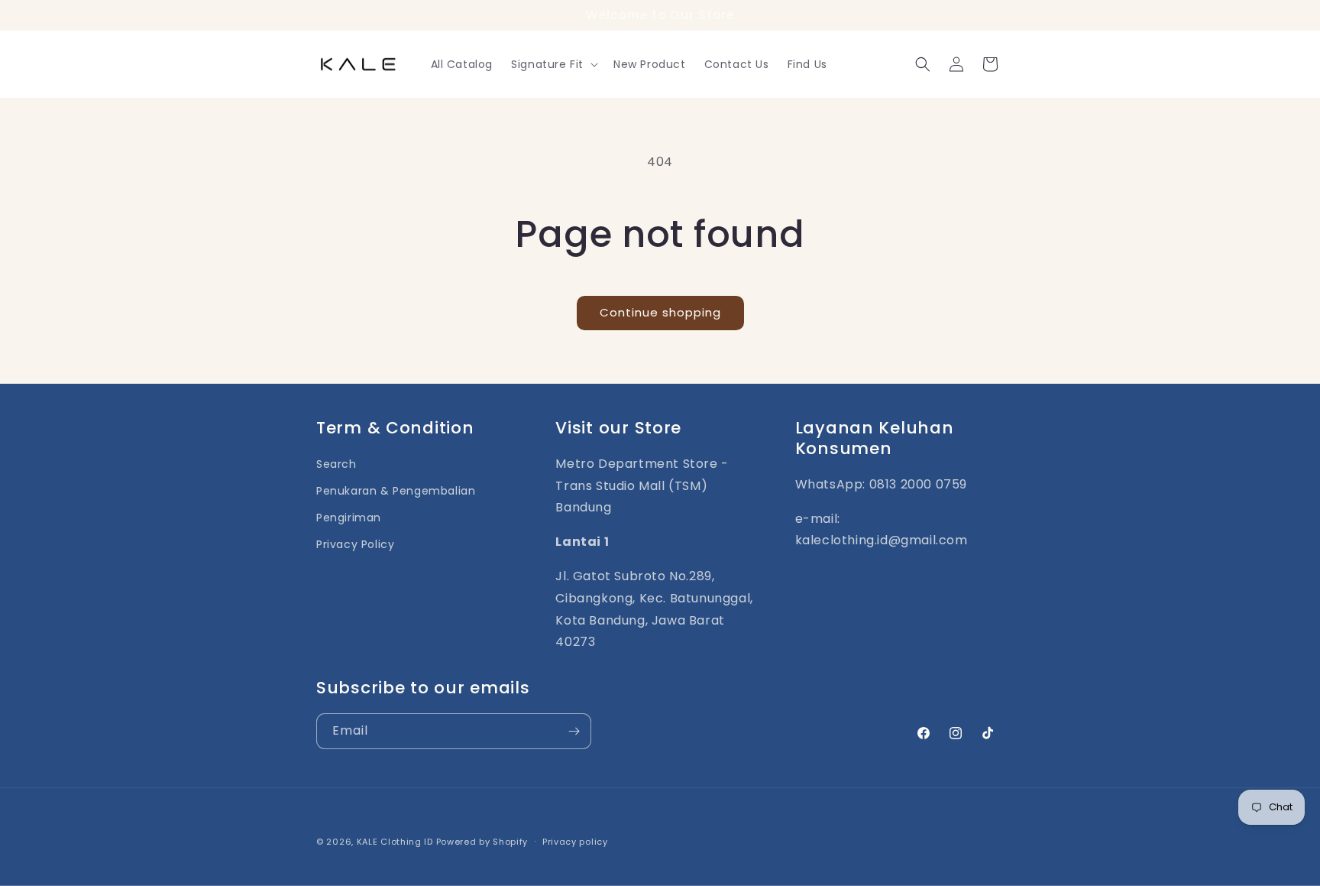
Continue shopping (660, 312)
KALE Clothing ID (395, 842)
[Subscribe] (573, 731)
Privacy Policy (355, 545)
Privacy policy (575, 841)
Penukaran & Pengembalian (395, 490)
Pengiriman (348, 518)
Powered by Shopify (482, 842)
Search (336, 464)
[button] (553, 64)
